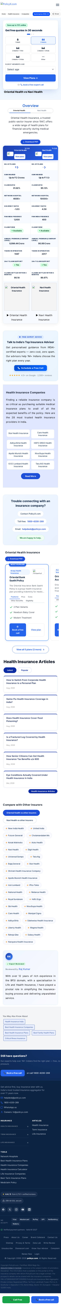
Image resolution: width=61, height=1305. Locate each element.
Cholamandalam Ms (40, 835)
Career (25, 1237)
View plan (36, 629)
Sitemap (9, 1243)
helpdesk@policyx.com (34, 529)
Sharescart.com (22, 1248)
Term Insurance (39, 1129)
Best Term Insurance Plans (13, 1178)
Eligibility (29, 601)
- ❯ (44, 167)
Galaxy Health (34, 935)
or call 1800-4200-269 (38, 1073)
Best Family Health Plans (43, 1033)
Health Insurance (40, 1125)
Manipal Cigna (34, 913)
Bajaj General (14, 864)
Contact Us (52, 1237)
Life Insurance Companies (13, 1174)
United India (38, 828)
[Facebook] (3, 1209)
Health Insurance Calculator (14, 1169)
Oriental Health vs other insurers (21, 813)
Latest (10, 670)
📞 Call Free (16, 1299)
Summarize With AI (41, 14)
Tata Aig (36, 856)
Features (14, 597)
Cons (30, 597)
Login (37, 1254)
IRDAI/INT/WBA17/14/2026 (11, 1268)
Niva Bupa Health (34, 906)
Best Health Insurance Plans (16, 1033)
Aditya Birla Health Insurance (18, 444)
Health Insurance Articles (43, 791)
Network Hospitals (9, 1156)
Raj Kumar (24, 969)
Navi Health (41, 110)
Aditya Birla (13, 920)
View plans (19, 157)
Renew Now (27, 1254)
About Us (15, 1237)
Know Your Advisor (40, 1248)
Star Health (34, 864)
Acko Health (37, 842)
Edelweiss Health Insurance (40, 920)
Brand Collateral (38, 1237)
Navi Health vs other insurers (20, 820)
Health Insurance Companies (14, 1165)
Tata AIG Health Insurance (43, 465)
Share (57, 14)
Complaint (55, 1248)
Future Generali (15, 835)
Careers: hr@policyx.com (16, 1112)
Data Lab (37, 1243)
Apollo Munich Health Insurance (18, 454)
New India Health (16, 828)
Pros (23, 597)
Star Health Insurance (18, 433)
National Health (15, 892)
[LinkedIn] (29, 1209)
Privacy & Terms (23, 1243)
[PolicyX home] (11, 5)
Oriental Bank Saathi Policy (17, 579)
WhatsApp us (10, 1107)
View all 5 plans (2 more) (30, 649)
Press (6, 1237)
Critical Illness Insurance (15, 1038)
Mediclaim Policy (9, 1182)
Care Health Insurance (42, 433)
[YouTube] (22, 1209)
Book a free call (17, 629)
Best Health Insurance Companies (19, 1027)
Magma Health (36, 927)
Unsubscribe (7, 1248)
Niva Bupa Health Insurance (43, 454)
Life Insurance (39, 1134)
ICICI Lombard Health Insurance (18, 465)
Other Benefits (17, 601)
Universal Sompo (16, 856)
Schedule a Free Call (32, 368)
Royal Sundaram (15, 899)
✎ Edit (27, 148)
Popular (24, 670)
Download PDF (31, 142)
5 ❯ (17, 167)
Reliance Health (38, 892)
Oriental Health (19, 110)
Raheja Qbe (13, 935)
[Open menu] (57, 5)
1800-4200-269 (35, 521)
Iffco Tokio (34, 885)
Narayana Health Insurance (20, 942)
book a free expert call (33, 85)
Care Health (13, 913)
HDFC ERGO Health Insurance (43, 444)
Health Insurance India (14, 1021)
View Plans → (30, 78)
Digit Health (33, 849)
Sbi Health (12, 906)
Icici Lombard (14, 885)
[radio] (17, 40)
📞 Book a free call (45, 1299)
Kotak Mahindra (15, 842)
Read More (30, 476)
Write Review (49, 1243)
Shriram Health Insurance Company (24, 871)
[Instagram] (16, 1209)
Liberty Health (14, 927)
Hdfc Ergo (36, 899)
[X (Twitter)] (9, 1209)
